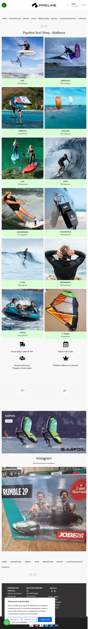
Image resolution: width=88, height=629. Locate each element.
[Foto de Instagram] (44, 509)
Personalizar (14, 619)
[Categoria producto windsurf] (65, 61)
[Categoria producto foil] (22, 61)
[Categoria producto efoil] (22, 263)
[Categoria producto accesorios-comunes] (65, 212)
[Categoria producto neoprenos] (65, 263)
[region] (30, 611)
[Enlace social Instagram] (85, 5)
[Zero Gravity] (65, 390)
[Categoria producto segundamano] (65, 314)
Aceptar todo (44, 619)
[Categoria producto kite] (65, 111)
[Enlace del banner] (44, 432)
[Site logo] (44, 5)
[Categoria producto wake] (22, 212)
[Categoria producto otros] (22, 313)
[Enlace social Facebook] (82, 5)
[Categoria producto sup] (22, 162)
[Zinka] (23, 390)
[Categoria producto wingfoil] (22, 111)
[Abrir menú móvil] (4, 5)
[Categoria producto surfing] (65, 162)
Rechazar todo (29, 619)
